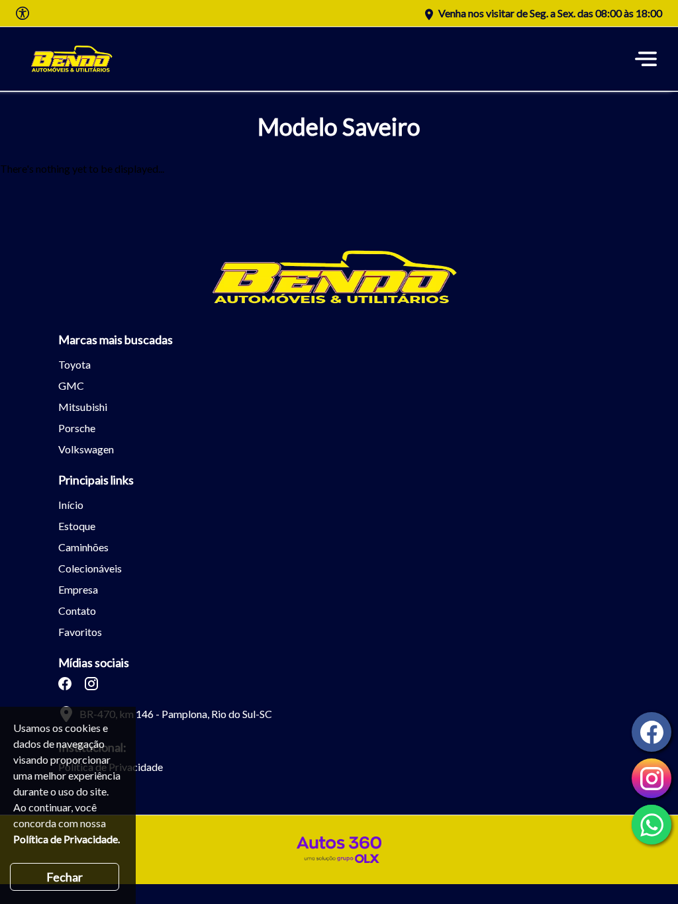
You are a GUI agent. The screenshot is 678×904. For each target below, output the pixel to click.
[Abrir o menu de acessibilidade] (22, 13)
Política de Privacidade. (66, 839)
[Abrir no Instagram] (91, 683)
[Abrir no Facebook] (65, 683)
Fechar (64, 877)
